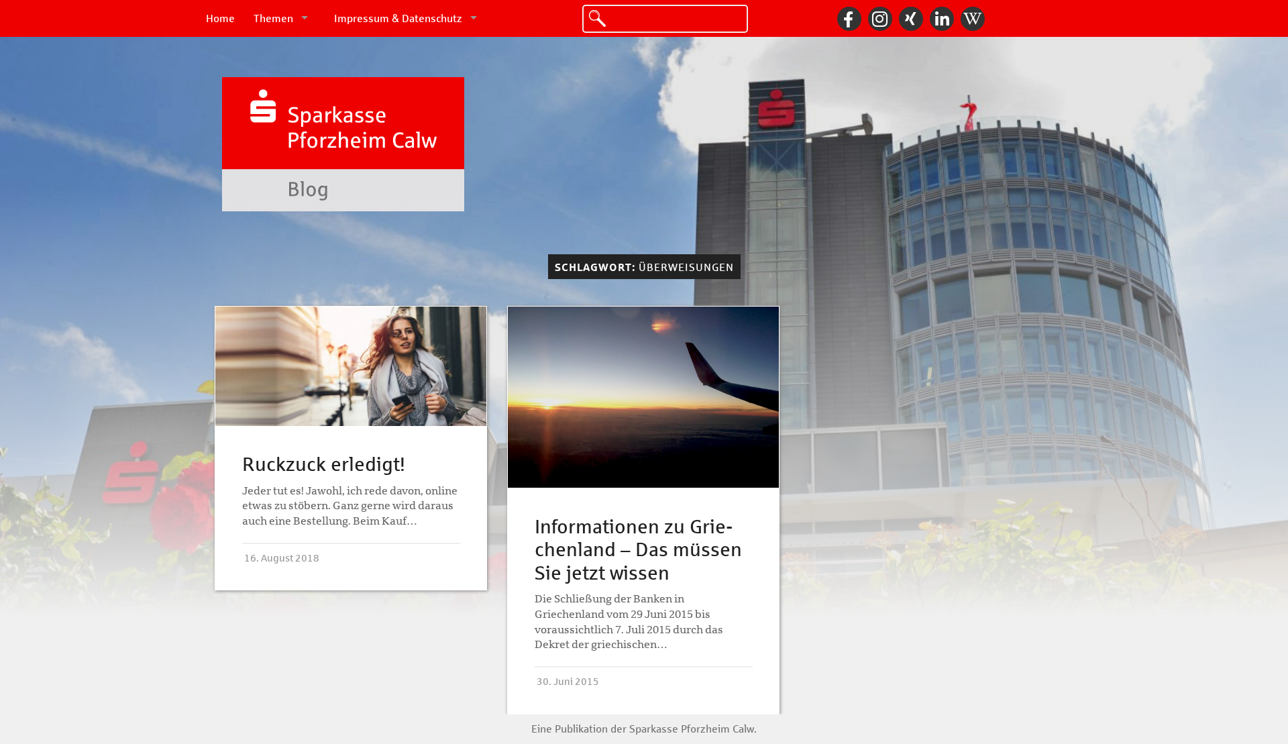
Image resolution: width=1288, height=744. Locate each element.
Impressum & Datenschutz (398, 18)
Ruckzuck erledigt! (323, 464)
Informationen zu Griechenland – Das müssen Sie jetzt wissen (638, 550)
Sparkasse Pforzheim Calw (691, 729)
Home (220, 18)
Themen (273, 18)
